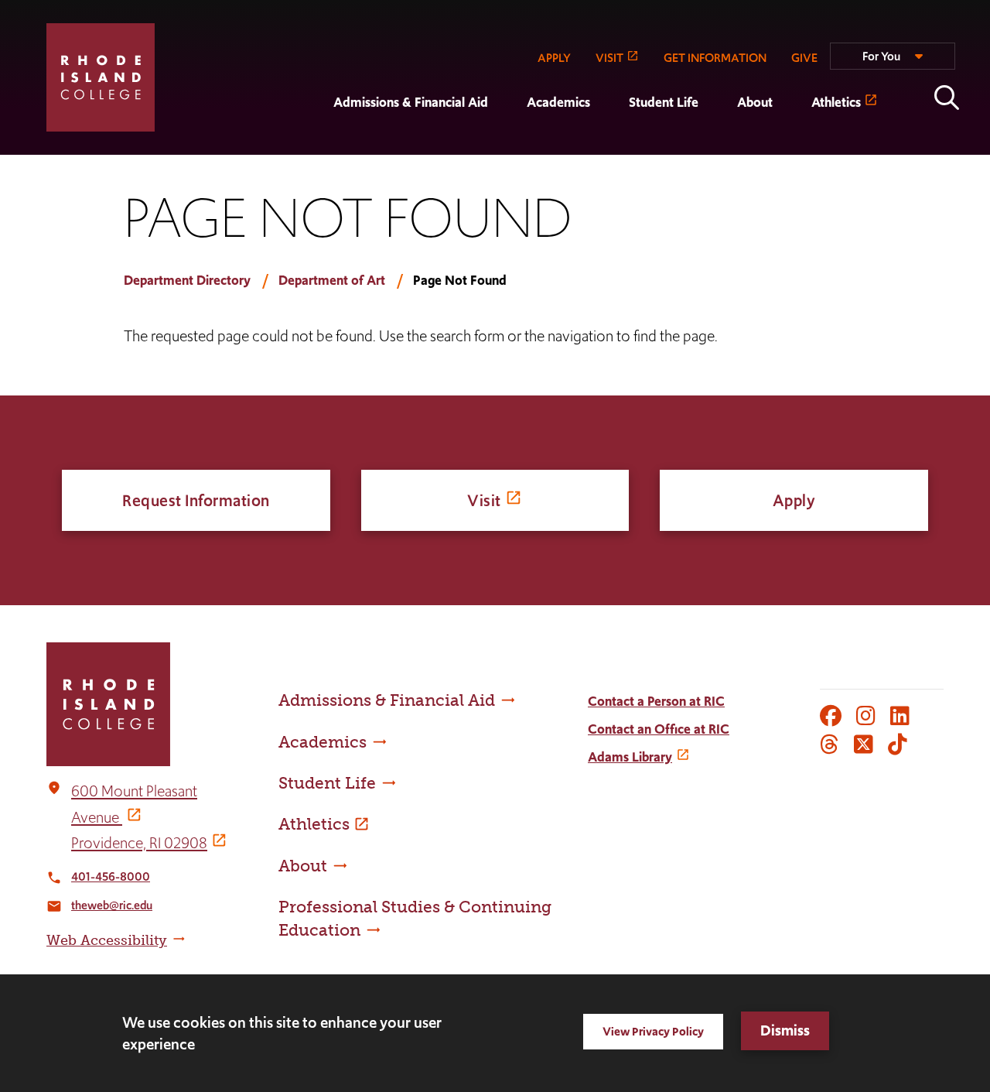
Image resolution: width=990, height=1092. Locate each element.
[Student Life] (609, 144)
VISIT (609, 58)
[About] (717, 144)
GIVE (804, 58)
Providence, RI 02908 (139, 843)
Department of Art (331, 280)
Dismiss (785, 1030)
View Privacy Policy (653, 1031)
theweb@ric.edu (111, 905)
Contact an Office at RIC (658, 729)
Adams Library (630, 757)
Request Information (196, 500)
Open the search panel (946, 97)
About (755, 102)
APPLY (554, 58)
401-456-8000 (110, 876)
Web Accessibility (106, 940)
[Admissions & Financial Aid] (314, 144)
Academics (558, 102)
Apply (794, 500)
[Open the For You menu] (892, 62)
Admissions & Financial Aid (410, 102)
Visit (484, 500)
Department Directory (187, 280)
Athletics (836, 102)
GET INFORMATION (715, 58)
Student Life (663, 102)
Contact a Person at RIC (656, 701)
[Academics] (507, 144)
